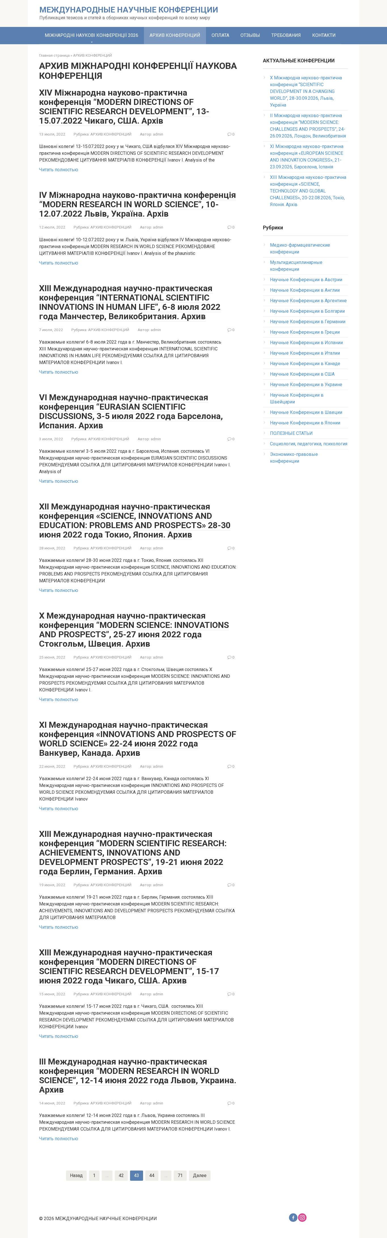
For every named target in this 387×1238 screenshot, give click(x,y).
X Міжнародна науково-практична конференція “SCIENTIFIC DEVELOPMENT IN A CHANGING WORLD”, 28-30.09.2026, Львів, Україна (306, 91)
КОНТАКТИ (324, 35)
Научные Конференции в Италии (305, 353)
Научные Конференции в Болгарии (307, 311)
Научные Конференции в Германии (307, 321)
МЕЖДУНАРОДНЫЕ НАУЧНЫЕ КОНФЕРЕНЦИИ (128, 9)
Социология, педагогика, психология (308, 443)
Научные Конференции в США (302, 374)
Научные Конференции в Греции (305, 332)
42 (121, 1175)
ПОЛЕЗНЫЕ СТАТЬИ (291, 433)
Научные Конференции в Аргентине (308, 300)
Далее (200, 1175)
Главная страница (54, 55)
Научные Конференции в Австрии (306, 279)
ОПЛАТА (220, 35)
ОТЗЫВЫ (250, 35)
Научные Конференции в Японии (305, 423)
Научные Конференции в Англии (305, 290)
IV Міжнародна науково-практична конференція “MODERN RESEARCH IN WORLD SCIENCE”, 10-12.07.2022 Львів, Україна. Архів (137, 204)
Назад (76, 1175)
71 (180, 1175)
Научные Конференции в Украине (306, 384)
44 (151, 1175)
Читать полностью (58, 169)
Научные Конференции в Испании (306, 342)
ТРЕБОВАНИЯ (286, 35)
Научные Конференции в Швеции (306, 412)
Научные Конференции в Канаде (305, 363)
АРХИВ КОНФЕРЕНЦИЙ (175, 35)
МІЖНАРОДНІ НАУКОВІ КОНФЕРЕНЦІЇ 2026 (91, 35)
